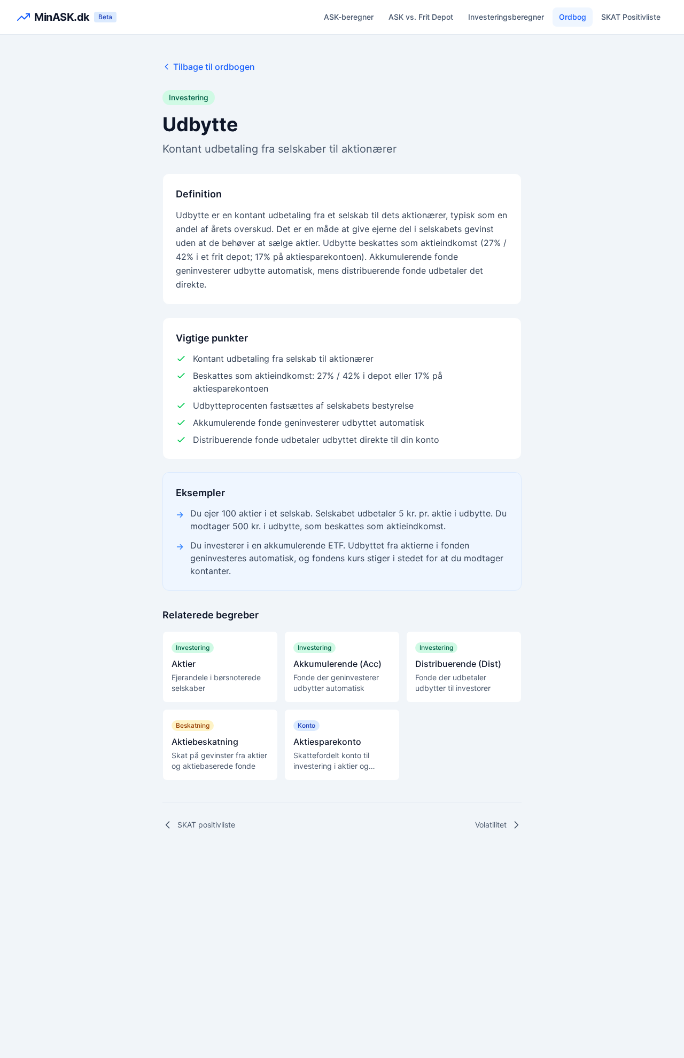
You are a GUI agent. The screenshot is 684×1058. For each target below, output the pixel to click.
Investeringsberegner (506, 16)
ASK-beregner (349, 16)
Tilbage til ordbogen (214, 66)
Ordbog (572, 16)
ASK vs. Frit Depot (420, 16)
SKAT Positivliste (630, 16)
